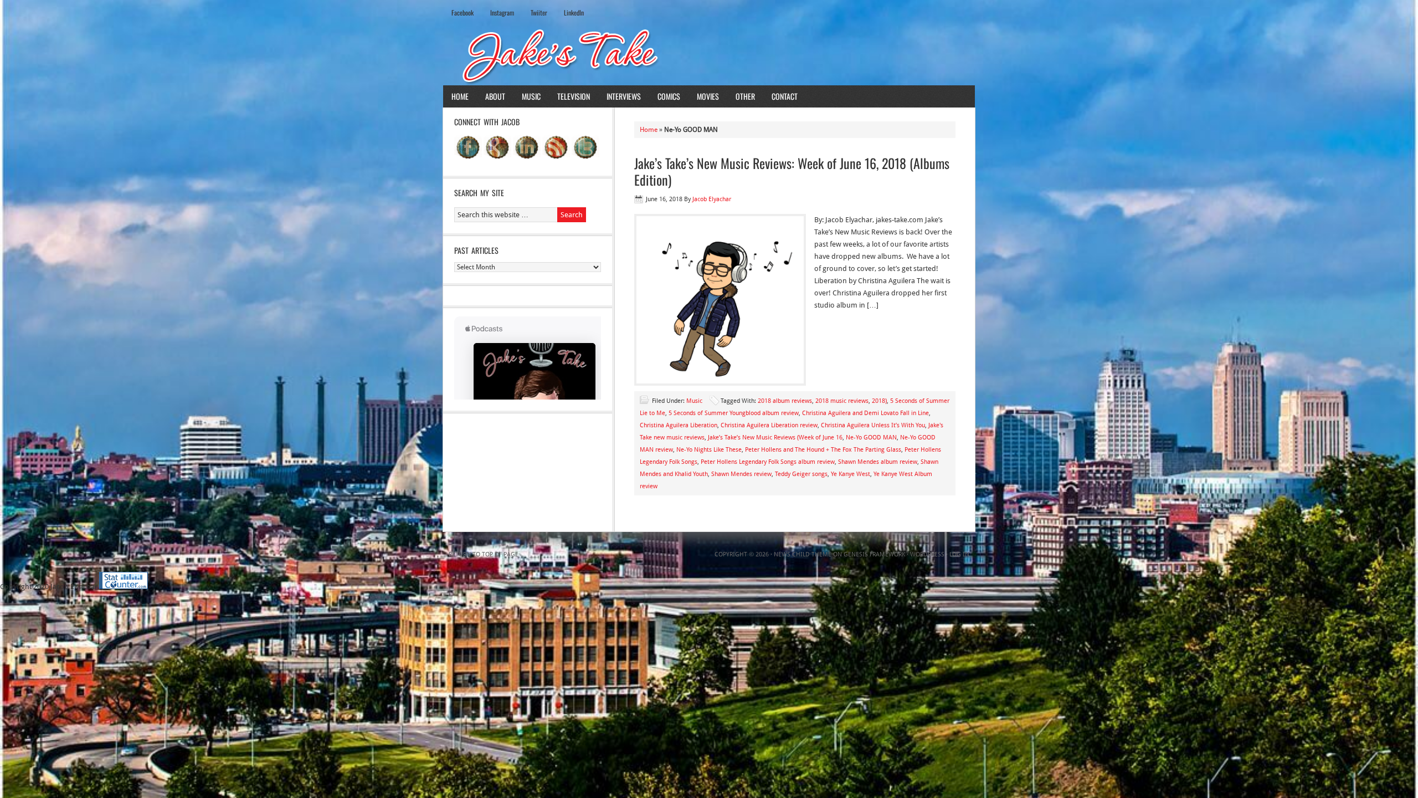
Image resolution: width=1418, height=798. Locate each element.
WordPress (927, 554)
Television (573, 96)
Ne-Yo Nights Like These (709, 449)
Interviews (624, 96)
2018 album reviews (785, 401)
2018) (879, 401)
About (495, 96)
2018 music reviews (842, 401)
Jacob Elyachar (711, 199)
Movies (708, 96)
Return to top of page (483, 554)
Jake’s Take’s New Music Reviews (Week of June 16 (775, 437)
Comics (668, 96)
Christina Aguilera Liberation (678, 425)
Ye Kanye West (850, 474)
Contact (785, 96)
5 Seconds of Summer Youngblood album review (734, 413)
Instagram (502, 12)
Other (745, 96)
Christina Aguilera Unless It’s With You (873, 425)
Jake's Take (709, 54)
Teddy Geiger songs (801, 474)
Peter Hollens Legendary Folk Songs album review (768, 462)
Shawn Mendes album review (877, 462)
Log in (959, 554)
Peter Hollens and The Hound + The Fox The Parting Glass (823, 449)
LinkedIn (574, 12)
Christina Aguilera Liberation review (769, 425)
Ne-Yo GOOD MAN (871, 437)
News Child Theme (802, 554)
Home (460, 96)
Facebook (462, 12)
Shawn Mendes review (741, 474)
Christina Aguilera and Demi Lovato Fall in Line (865, 413)
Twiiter (539, 12)
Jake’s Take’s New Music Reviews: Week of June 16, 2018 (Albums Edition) (791, 171)
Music (531, 96)
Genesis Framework (874, 554)
